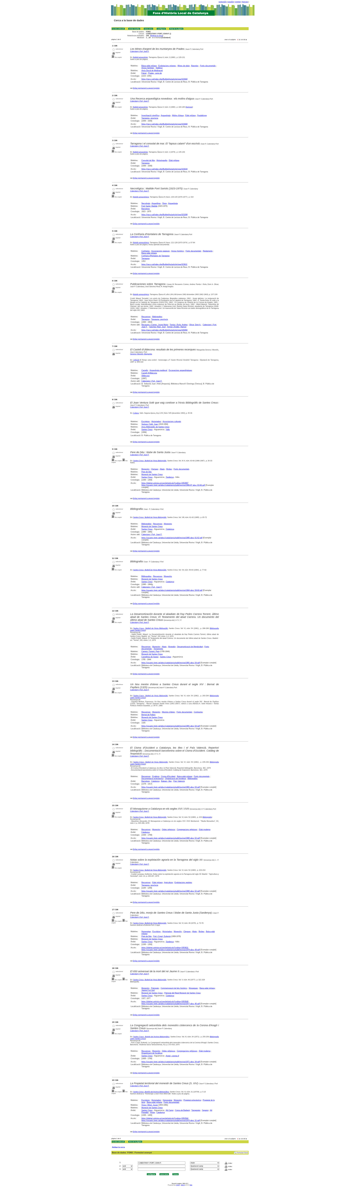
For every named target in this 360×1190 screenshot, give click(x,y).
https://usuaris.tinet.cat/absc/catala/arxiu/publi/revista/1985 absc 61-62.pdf (171, 538)
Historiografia (162, 160)
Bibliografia (207, 817)
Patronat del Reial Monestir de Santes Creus (182, 993)
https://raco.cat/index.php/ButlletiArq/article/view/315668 (164, 124)
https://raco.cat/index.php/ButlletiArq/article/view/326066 (164, 330)
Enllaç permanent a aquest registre (146, 88)
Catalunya (170, 529)
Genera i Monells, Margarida (141, 354)
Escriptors (145, 421)
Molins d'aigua (178, 115)
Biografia (172, 647)
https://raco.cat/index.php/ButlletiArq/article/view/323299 (164, 215)
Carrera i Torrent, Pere (150, 651)
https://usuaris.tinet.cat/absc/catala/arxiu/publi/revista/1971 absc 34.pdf (170, 1062)
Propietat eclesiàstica (192, 1100)
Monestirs (145, 469)
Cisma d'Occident (168, 776)
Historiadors (156, 421)
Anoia (152, 1112)
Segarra (205, 1110)
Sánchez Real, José (157, 327)
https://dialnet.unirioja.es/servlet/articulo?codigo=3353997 (164, 483)
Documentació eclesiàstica (152, 778)
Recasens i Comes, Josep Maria (154, 325)
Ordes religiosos (168, 829)
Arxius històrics (177, 251)
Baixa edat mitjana (149, 66)
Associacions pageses (160, 251)
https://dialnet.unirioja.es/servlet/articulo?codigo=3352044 (164, 1118)
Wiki (191, 1185)
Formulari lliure (242, 1153)
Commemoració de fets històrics (174, 988)
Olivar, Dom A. (195, 325)
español (231, 2)
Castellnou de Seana (149, 657)
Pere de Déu (146, 472)
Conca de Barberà (182, 1110)
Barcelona (145, 209)
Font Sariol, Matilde (149, 206)
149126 (136, 360)
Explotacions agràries (183, 882)
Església (155, 776)
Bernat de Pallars (148, 715)
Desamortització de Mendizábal (190, 647)
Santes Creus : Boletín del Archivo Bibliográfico (151, 1037)
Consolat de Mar (148, 160)
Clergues (154, 469)
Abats (162, 469)
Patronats (155, 988)
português (222, 2)
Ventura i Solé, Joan (149, 424)
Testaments (158, 649)
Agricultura (168, 882)
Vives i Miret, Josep (149, 1105)
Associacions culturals (172, 421)
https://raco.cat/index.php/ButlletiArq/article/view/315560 (164, 79)
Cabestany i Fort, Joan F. (139, 51)
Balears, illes (166, 781)
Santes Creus (147, 429)
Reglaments (208, 251)
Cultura (136, 413)
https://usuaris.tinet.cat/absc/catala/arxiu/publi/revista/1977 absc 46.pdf (170, 1004)
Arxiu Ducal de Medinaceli (152, 70)
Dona (164, 203)
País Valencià (179, 781)
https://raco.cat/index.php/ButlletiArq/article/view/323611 (164, 264)
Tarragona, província (149, 118)
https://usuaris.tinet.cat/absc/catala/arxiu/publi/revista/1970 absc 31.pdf (170, 1120)
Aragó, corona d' (172, 1056)
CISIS (178, 1185)
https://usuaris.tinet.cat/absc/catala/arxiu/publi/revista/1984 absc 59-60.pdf (171, 590)
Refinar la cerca (157, 36)
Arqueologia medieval (158, 370)
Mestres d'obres (168, 712)
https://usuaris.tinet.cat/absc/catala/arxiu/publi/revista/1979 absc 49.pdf (170, 950)
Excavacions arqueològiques (180, 370)
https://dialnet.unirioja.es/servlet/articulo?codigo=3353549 (164, 1001)
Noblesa (159, 68)
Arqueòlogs (156, 203)
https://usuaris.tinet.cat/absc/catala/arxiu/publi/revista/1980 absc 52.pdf (170, 838)
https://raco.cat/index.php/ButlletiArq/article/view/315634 (164, 169)
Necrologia (145, 203)
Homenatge (146, 931)
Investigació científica (150, 115)
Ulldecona (145, 376)
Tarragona (145, 163)
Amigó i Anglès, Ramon (176, 327)
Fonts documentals (208, 66)
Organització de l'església (175, 778)
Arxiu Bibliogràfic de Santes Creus (155, 427)
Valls (168, 429)
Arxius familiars (147, 68)
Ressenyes (146, 317)
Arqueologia (165, 115)
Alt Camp (169, 1110)
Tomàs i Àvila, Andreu (179, 325)
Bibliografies (157, 317)
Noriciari (189, 107)
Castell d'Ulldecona (149, 373)
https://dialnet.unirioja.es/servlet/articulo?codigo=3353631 (164, 948)
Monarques (193, 988)
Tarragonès (195, 1110)
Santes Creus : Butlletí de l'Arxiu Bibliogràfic (149, 461)
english (238, 2)
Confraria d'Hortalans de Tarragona (155, 256)
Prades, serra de (155, 73)
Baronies (194, 66)
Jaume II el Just (148, 990)
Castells (144, 370)
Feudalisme (202, 115)
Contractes (198, 712)
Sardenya (170, 477)
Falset (144, 73)
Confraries (145, 251)
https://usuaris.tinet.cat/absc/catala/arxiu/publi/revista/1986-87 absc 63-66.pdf (173, 485)
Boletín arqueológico (141, 197)
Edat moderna (204, 829)
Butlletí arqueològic (140, 57)
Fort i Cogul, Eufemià (162, 936)
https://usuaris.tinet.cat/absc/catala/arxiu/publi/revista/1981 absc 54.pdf (170, 663)
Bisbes (169, 469)
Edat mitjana (190, 115)
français (245, 2)
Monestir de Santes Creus (152, 474)
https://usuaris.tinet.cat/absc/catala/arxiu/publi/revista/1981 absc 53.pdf (170, 787)
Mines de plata (184, 66)
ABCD (183, 1185)
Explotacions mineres (167, 66)
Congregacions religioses (187, 829)
